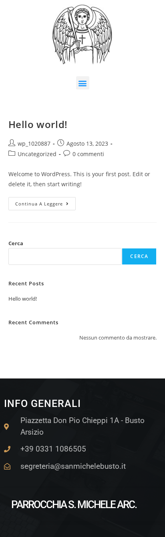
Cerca (15, 243)
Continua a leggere (45, 202)
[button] (82, 83)
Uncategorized (37, 154)
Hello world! (38, 124)
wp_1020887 (34, 143)
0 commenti (88, 154)
